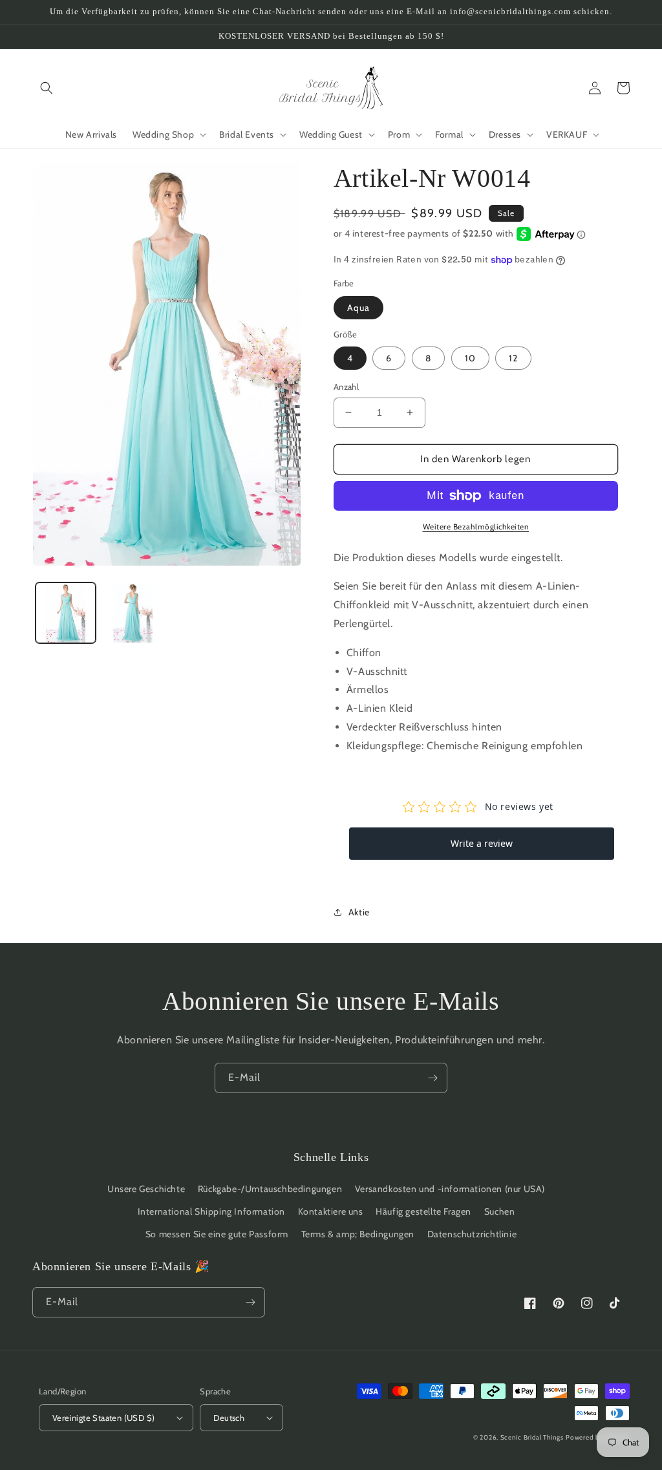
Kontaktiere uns (330, 1211)
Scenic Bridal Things (532, 1437)
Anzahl (346, 386)
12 (513, 358)
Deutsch (228, 1417)
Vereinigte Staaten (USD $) (103, 1417)
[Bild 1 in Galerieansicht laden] (66, 612)
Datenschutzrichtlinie (472, 1234)
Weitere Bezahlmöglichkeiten (476, 526)
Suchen (499, 1211)
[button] (46, 88)
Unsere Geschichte (146, 1189)
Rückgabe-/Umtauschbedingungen (270, 1189)
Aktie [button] (359, 912)
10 (470, 358)
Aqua (358, 308)
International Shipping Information (211, 1211)
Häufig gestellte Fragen (423, 1211)
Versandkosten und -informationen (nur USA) (450, 1189)
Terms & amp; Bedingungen (357, 1234)
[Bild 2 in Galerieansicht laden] (132, 612)
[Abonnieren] (432, 1078)
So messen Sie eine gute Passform (216, 1234)
